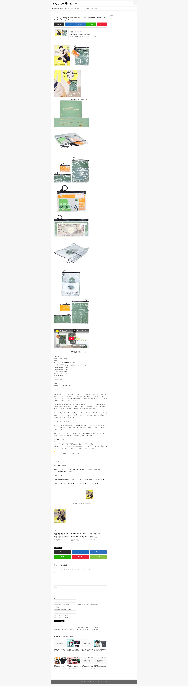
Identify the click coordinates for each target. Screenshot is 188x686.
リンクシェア (92, 483)
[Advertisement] (122, 30)
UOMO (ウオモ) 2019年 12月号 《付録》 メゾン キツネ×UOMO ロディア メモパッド (96, 535)
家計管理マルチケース (84, 425)
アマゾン (70, 483)
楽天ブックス (80, 483)
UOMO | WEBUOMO (59, 465)
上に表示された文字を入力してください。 (63, 609)
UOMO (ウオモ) (58, 547)
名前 (55, 587)
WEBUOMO (57, 439)
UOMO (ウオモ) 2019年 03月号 (77, 34)
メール (56, 593)
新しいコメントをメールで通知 (62, 615)
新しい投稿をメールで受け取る (62, 617)
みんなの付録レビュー (64, 3)
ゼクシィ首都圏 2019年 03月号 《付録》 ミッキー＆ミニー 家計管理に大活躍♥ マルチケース (78, 479)
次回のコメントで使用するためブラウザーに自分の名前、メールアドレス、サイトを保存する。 (77, 604)
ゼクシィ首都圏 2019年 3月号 (66, 425)
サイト (55, 598)
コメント (56, 572)
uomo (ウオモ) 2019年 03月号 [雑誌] (80, 501)
